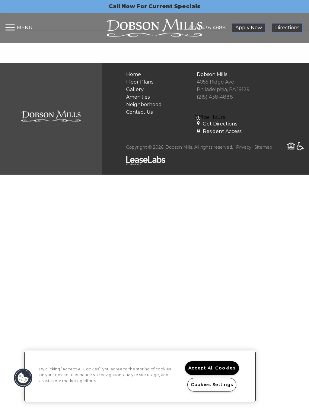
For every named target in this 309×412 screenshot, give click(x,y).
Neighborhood (144, 104)
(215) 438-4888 (208, 27)
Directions (287, 27)
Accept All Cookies (212, 368)
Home (133, 74)
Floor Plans (139, 82)
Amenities (138, 97)
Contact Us (139, 112)
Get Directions (220, 124)
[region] (140, 376)
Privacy (243, 147)
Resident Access (222, 131)
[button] (23, 378)
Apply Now (248, 27)
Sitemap (263, 147)
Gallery (135, 89)
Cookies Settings (212, 384)
